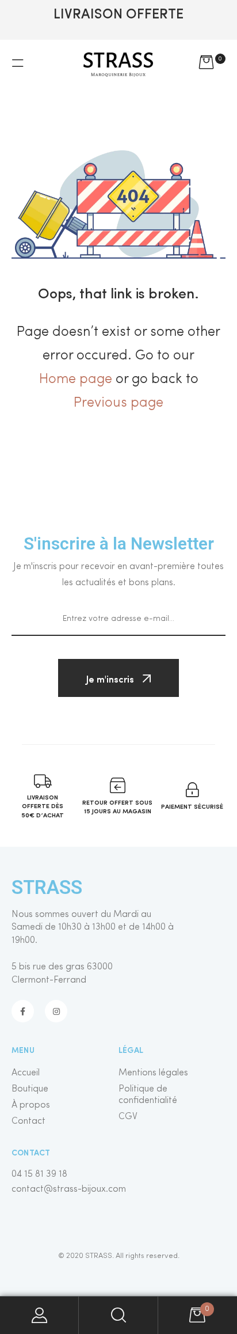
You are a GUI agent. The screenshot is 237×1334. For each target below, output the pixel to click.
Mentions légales (153, 1073)
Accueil (26, 1073)
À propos (31, 1105)
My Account (39, 1315)
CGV (127, 1116)
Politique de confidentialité (147, 1095)
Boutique (30, 1089)
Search (118, 1315)
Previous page (118, 403)
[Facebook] (23, 1011)
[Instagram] (56, 1011)
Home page (75, 379)
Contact (28, 1121)
